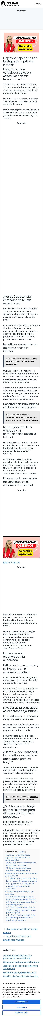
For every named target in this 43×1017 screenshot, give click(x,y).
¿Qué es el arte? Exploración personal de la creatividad (17, 957)
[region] (21, 998)
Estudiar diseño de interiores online (20, 976)
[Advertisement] (21, 20)
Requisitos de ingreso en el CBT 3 (19, 972)
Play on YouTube (11, 562)
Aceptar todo (21, 1002)
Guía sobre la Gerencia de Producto (21, 962)
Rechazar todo (21, 1012)
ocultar (22, 852)
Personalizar (21, 1007)
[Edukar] (10, 4)
